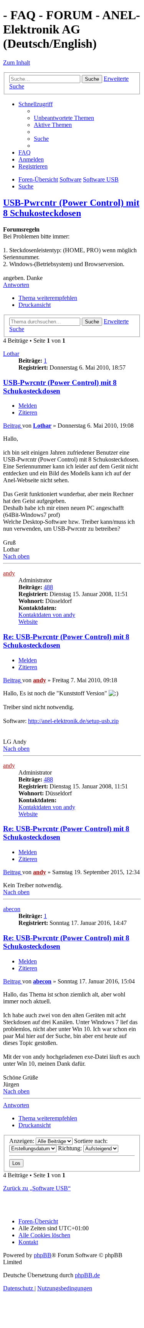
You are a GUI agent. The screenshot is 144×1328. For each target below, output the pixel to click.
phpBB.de (87, 1275)
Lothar (11, 353)
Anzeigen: (22, 1141)
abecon (11, 909)
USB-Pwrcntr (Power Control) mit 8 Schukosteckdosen (71, 208)
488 (48, 587)
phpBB (42, 1255)
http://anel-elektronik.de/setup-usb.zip (73, 721)
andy (9, 573)
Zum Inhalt (16, 62)
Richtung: (70, 1148)
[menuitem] (64, 118)
